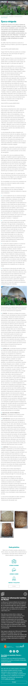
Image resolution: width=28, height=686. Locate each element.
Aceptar (14, 682)
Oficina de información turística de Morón (13, 599)
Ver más (14, 586)
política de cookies (10, 679)
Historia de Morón (18, 16)
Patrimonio (11, 16)
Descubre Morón (4, 16)
